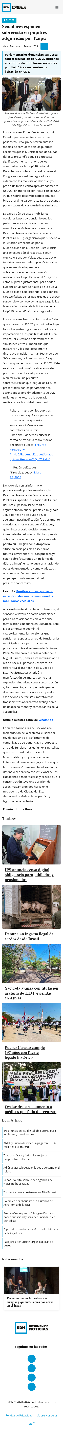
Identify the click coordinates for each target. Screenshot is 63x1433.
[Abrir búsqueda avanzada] (49, 7)
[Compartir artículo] (44, 46)
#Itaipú (14, 454)
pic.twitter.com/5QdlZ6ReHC (31, 459)
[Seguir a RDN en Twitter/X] (32, 1378)
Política (9, 20)
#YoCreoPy (17, 449)
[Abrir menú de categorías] (57, 7)
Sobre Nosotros (47, 1415)
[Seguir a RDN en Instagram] (32, 1368)
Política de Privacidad (19, 1415)
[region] (31, 1289)
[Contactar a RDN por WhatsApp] (32, 1387)
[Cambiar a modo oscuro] (44, 7)
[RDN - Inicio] (15, 7)
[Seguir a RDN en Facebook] (32, 1359)
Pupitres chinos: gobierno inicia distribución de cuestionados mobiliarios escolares (28, 596)
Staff (31, 1423)
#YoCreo (40, 445)
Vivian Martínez (11, 46)
